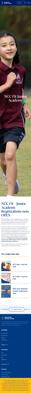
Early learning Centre (6, 372)
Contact (3, 344)
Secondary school (5, 376)
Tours (2, 352)
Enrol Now (4, 364)
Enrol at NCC (4, 333)
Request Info (4, 359)
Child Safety (4, 340)
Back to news (18, 309)
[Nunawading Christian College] (6, 2)
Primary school (4, 374)
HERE (16, 233)
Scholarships (4, 355)
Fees (2, 357)
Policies (3, 337)
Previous (5, 309)
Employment (4, 335)
